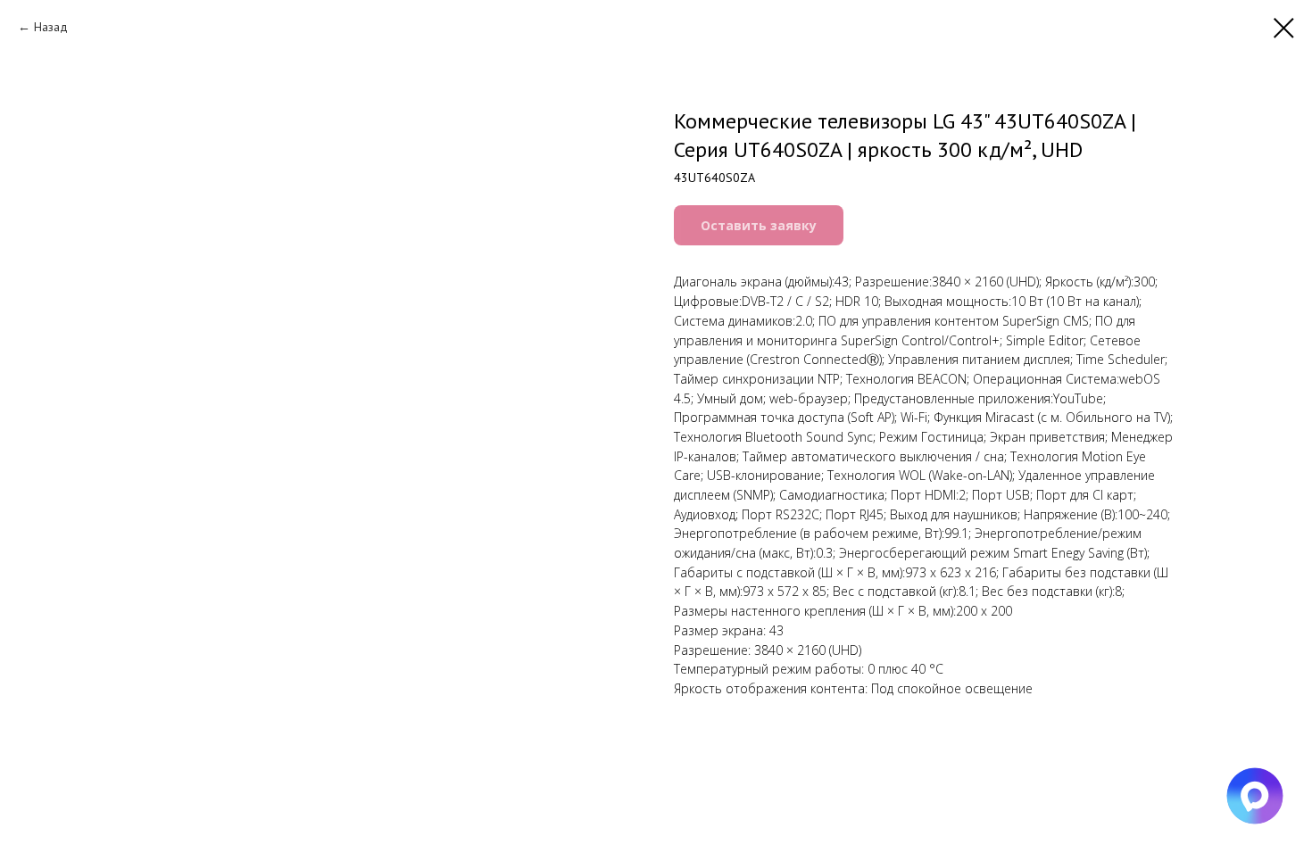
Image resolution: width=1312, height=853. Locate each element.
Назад (51, 27)
